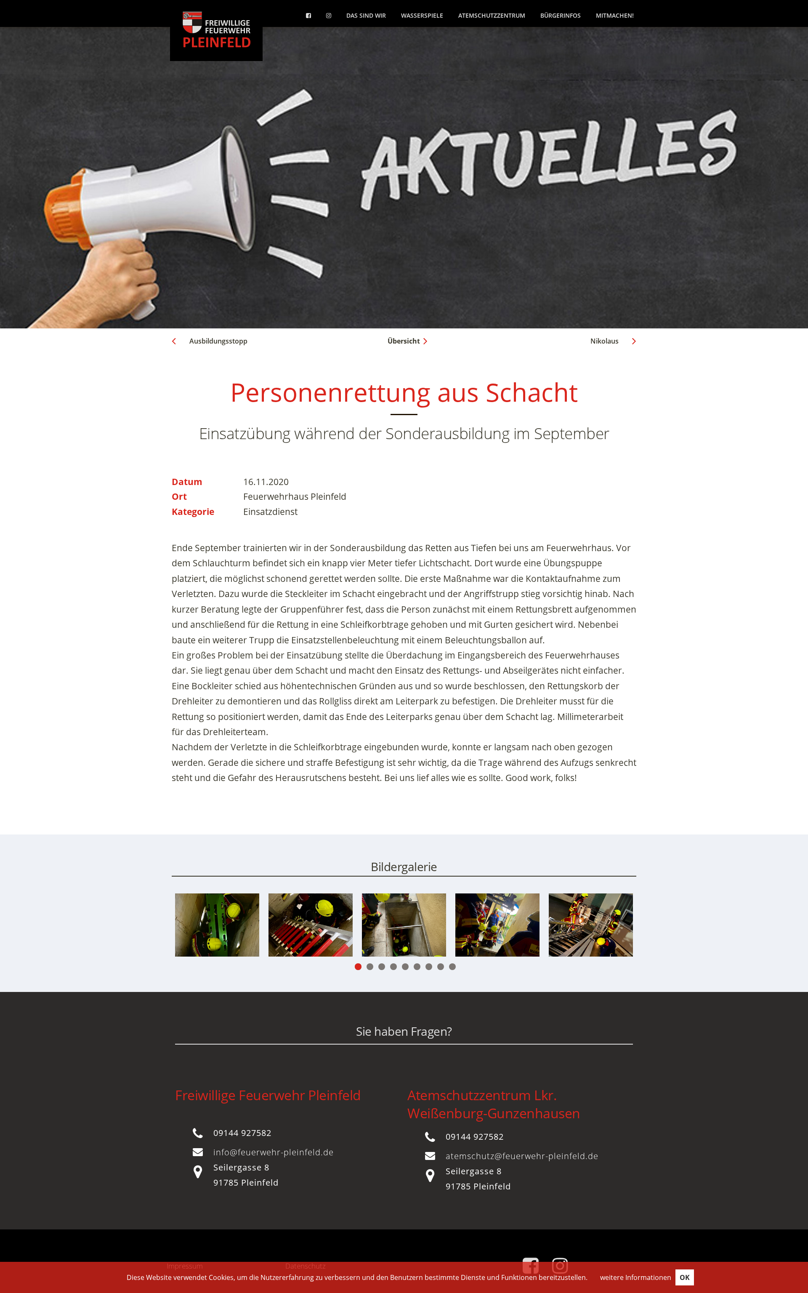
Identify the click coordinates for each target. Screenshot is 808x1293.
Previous (212, 934)
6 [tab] (417, 966)
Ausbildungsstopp (218, 341)
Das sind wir (366, 15)
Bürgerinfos (560, 15)
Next (595, 934)
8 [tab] (440, 966)
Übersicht (404, 341)
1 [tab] (358, 966)
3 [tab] (381, 966)
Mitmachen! (615, 15)
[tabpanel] (310, 925)
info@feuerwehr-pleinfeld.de (273, 1152)
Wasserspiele (422, 15)
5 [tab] (405, 966)
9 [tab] (452, 966)
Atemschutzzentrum (491, 15)
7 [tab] (428, 966)
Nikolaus (604, 341)
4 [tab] (393, 966)
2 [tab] (370, 966)
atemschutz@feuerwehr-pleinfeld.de (522, 1156)
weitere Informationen (635, 1277)
